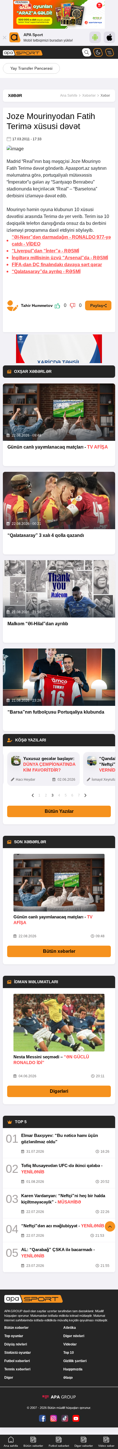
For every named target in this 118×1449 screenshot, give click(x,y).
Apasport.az (77, 168)
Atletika (69, 1328)
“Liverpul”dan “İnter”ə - (45, 250)
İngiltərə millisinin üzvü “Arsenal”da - (60, 257)
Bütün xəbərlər (59, 951)
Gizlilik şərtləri (74, 1361)
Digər (8, 1378)
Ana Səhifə (68, 96)
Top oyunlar (13, 1336)
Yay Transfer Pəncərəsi (31, 68)
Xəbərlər (89, 96)
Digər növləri (73, 1336)
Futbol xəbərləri (17, 1361)
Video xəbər (106, 1445)
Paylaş (96, 305)
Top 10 (68, 1353)
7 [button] (79, 795)
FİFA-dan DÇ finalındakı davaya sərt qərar (57, 264)
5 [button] (66, 795)
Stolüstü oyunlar (17, 1353)
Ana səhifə (11, 1445)
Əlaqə (68, 1378)
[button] (33, 795)
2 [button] (46, 795)
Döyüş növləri (15, 1344)
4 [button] (59, 795)
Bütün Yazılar (59, 811)
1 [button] (39, 795)
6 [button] (72, 795)
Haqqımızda (72, 1369)
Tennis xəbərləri (17, 1369)
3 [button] (53, 795)
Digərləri (59, 1091)
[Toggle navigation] (109, 52)
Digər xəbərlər (83, 1445)
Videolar (70, 1344)
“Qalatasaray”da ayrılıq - (46, 271)
